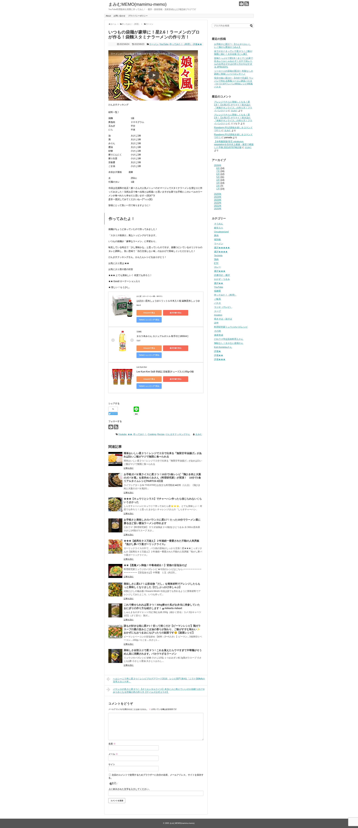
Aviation (218, 315)
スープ (217, 311)
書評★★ (218, 283)
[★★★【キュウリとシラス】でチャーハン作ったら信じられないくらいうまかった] (115, 504)
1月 (218, 189)
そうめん (218, 224)
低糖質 (217, 291)
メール (113, 754)
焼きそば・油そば (223, 319)
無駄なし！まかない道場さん (228, 343)
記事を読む (129, 468)
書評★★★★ (221, 251)
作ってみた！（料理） (180, 44)
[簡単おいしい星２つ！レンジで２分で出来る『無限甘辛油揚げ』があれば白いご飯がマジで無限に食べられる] (115, 459)
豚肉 (216, 235)
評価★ (217, 351)
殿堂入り (218, 228)
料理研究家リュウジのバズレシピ (231, 327)
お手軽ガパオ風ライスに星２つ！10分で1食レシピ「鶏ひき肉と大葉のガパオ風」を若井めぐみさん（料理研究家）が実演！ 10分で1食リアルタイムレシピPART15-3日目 (162, 478)
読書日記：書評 (222, 275)
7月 (218, 171)
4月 (218, 180)
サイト (111, 764)
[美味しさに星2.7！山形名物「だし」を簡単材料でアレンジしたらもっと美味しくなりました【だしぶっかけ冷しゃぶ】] (115, 589)
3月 (218, 183)
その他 (217, 331)
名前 (112, 744)
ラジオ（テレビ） (223, 307)
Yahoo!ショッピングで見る (149, 320)
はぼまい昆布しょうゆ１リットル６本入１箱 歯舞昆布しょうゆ (168, 301)
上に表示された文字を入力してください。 (129, 789)
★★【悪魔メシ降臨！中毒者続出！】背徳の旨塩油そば (155, 565)
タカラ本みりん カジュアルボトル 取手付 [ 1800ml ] (162, 336)
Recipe (160, 434)
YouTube (163, 44)
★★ (130, 434)
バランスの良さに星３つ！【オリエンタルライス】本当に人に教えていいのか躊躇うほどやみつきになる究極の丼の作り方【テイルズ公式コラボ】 (159, 690)
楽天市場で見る (176, 313)
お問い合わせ (119, 16)
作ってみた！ (140, 434)
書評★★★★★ (222, 247)
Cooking (152, 434)
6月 (218, 174)
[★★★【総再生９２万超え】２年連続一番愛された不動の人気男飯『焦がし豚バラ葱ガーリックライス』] (115, 546)
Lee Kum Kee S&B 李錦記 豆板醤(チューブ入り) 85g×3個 (165, 371)
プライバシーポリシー (138, 16)
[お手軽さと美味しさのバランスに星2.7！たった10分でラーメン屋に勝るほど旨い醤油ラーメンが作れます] (115, 525)
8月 (218, 168)
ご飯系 (217, 299)
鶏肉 (216, 259)
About (108, 16)
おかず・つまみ (222, 279)
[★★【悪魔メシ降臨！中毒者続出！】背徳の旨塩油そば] (115, 571)
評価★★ (197, 44)
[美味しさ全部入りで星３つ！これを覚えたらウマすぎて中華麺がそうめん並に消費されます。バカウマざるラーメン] (115, 656)
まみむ (198, 434)
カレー (217, 267)
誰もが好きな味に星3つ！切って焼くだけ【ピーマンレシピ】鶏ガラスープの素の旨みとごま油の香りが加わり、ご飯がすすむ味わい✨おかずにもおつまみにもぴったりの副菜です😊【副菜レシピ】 (162, 629)
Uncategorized (221, 232)
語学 (216, 323)
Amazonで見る (149, 313)
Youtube (122, 434)
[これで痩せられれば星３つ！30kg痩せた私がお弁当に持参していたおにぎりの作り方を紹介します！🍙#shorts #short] (115, 610)
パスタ (217, 303)
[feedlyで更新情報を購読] (241, 3)
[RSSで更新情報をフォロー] (246, 3)
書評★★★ (219, 271)
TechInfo (218, 255)
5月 (218, 177)
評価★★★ (219, 359)
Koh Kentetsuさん (223, 347)
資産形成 (218, 335)
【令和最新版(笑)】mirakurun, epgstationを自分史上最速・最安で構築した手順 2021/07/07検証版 (234, 144)
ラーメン (153, 44)
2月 (218, 186)
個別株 (217, 239)
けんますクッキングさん (178, 434)
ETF (216, 263)
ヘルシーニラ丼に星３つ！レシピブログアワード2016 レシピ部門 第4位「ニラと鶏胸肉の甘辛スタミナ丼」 (159, 680)
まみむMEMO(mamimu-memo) (137, 4)
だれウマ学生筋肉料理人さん (228, 339)
